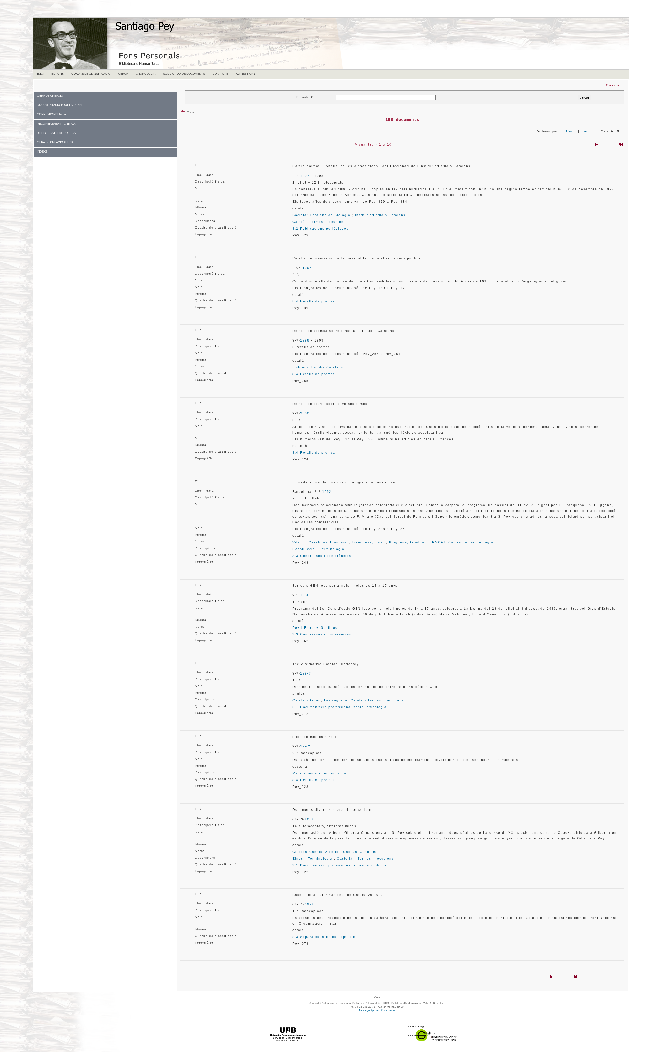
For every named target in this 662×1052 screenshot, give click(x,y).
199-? (305, 673)
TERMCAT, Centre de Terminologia (460, 542)
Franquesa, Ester (368, 542)
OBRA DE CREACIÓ (50, 95)
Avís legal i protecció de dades (377, 1010)
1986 (305, 595)
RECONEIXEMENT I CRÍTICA (56, 123)
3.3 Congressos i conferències (321, 556)
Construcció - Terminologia (318, 549)
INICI (40, 73)
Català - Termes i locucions (319, 222)
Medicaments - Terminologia (319, 773)
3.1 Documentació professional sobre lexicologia (339, 707)
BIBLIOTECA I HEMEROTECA (56, 132)
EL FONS (57, 73)
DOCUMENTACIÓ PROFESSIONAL (60, 105)
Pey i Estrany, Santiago (315, 628)
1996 (307, 268)
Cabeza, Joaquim (359, 852)
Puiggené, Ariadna (406, 542)
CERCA (123, 73)
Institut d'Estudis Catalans (380, 215)
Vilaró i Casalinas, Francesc (319, 542)
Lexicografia (336, 700)
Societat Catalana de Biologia (321, 215)
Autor (588, 131)
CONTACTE (220, 73)
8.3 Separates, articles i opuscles (325, 937)
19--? (305, 746)
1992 (327, 492)
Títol (570, 131)
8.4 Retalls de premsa (313, 301)
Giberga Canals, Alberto (315, 852)
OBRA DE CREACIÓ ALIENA (55, 142)
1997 (305, 176)
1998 (305, 340)
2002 (309, 819)
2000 (305, 413)
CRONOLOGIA (145, 73)
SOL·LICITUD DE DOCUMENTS (184, 73)
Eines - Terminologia (312, 858)
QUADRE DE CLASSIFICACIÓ (90, 73)
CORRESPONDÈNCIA (51, 114)
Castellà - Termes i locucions (365, 858)
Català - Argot (306, 700)
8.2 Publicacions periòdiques (320, 228)
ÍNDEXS (42, 151)
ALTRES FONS (245, 73)
